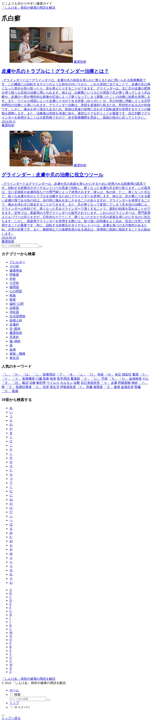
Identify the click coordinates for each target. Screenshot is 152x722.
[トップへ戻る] (3, 715)
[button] (40, 246)
